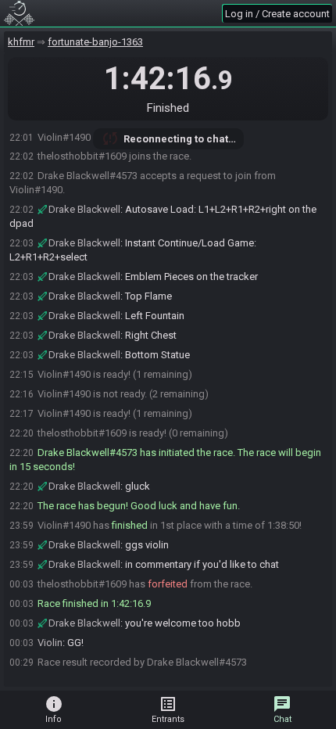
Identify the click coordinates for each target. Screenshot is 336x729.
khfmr (21, 42)
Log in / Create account (277, 14)
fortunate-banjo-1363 (95, 42)
